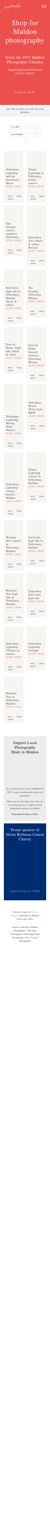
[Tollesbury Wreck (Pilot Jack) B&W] (36, 391)
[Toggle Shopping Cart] (27, 6)
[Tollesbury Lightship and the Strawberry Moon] (14, 158)
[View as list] (27, 140)
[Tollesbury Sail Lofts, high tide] (36, 580)
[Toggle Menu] (44, 6)
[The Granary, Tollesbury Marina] (36, 277)
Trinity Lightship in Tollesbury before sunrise (36, 176)
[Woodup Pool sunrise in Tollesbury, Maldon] (14, 526)
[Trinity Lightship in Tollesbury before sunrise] (36, 158)
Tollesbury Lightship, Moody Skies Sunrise (12, 423)
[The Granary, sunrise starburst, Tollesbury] (14, 212)
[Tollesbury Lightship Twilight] (36, 632)
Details (19, 196)
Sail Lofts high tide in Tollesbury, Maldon (35, 542)
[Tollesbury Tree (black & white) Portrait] (36, 219)
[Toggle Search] (35, 6)
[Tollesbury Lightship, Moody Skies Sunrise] (14, 398)
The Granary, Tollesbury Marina (35, 293)
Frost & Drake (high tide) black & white (13, 349)
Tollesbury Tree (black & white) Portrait (35, 242)
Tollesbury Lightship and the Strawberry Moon (13, 176)
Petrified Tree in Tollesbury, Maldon (13, 698)
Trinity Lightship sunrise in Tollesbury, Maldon (35, 476)
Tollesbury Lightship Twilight (35, 647)
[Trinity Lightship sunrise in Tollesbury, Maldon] (36, 458)
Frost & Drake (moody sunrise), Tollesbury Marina (35, 353)
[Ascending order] (38, 127)
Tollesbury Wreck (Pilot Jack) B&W (35, 407)
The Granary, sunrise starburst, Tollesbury (12, 230)
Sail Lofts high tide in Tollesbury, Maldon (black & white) (13, 296)
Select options (10, 197)
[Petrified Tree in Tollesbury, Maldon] (14, 682)
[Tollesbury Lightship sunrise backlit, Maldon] (14, 466)
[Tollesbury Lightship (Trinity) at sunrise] (14, 632)
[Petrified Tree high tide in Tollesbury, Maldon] (14, 579)
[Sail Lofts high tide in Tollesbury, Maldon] (36, 526)
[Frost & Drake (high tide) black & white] (14, 333)
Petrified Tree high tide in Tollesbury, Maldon (13, 597)
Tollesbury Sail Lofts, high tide (35, 594)
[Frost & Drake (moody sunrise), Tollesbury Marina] (36, 334)
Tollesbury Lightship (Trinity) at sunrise (13, 649)
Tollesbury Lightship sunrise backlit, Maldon (12, 491)
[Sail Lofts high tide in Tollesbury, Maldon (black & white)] (14, 277)
